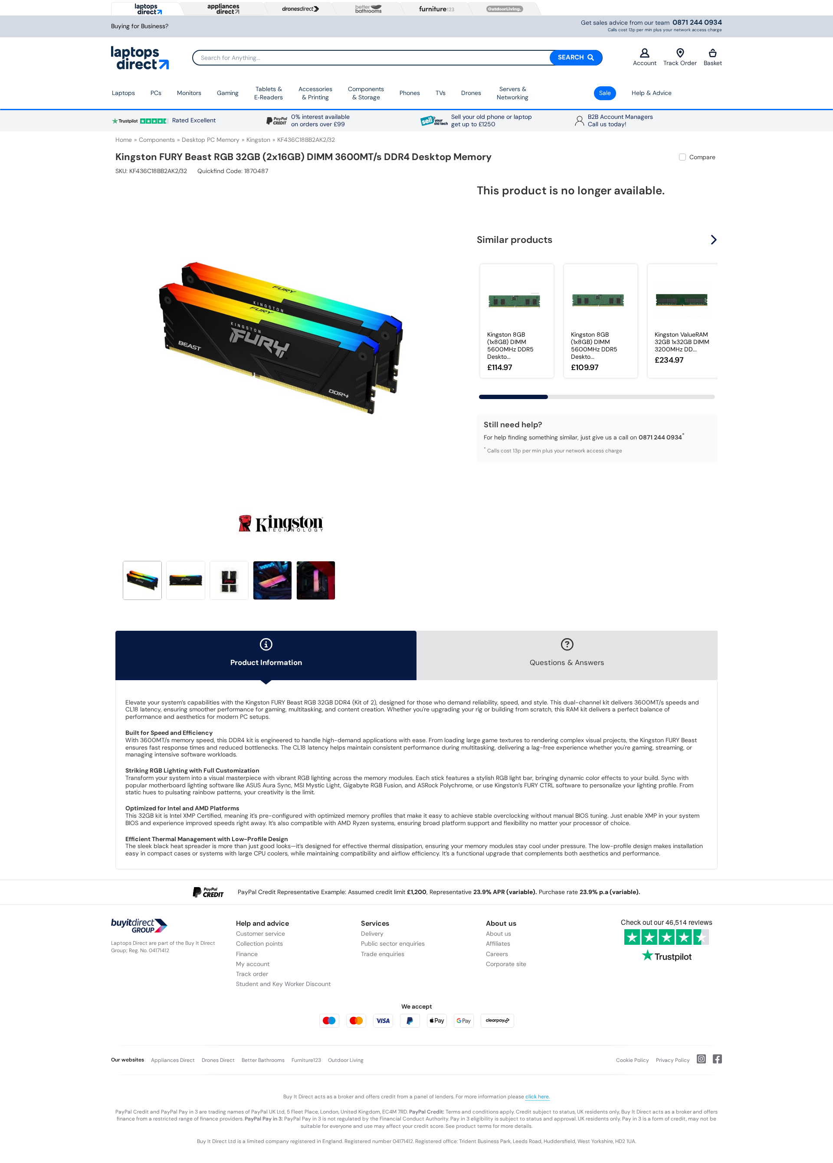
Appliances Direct (173, 1060)
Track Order (680, 63)
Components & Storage (366, 93)
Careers (497, 954)
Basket (713, 63)
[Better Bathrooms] (366, 9)
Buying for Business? (139, 26)
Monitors (189, 93)
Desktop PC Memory (210, 140)
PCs (156, 93)
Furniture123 (306, 1060)
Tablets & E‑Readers (268, 93)
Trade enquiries (382, 954)
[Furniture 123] (435, 9)
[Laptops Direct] (146, 8)
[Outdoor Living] (503, 9)
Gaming (228, 93)
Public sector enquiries (393, 943)
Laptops (123, 93)
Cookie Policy (632, 1060)
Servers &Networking (512, 93)
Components (157, 140)
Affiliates (498, 943)
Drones (471, 93)
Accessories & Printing (315, 93)
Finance (247, 954)
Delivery (372, 933)
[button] (440, 333)
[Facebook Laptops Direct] (714, 1062)
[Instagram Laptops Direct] (698, 1062)
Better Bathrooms (263, 1060)
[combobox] (397, 58)
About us (498, 933)
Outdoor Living (346, 1060)
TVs (441, 93)
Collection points (259, 943)
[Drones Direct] (298, 9)
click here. (537, 1096)
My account (252, 964)
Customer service (260, 933)
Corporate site (506, 964)
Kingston (258, 140)
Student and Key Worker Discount (283, 984)
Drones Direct (218, 1060)
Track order (252, 974)
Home (123, 140)
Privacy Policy (673, 1060)
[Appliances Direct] (222, 8)
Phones (410, 93)
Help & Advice (652, 93)
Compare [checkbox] (702, 157)
